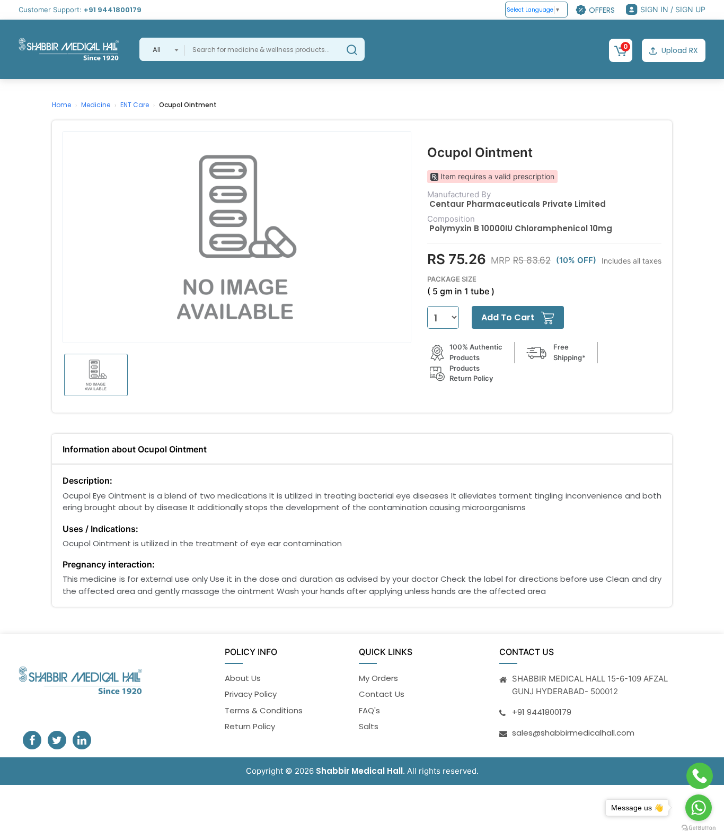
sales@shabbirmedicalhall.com (573, 732)
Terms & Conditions (264, 710)
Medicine (95, 104)
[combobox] (161, 49)
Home (61, 104)
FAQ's (369, 710)
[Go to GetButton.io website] (699, 828)
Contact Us (381, 694)
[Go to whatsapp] (698, 807)
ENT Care (134, 104)
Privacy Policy (251, 694)
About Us (243, 678)
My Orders (378, 678)
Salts (368, 726)
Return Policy (250, 726)
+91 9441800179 (113, 10)
